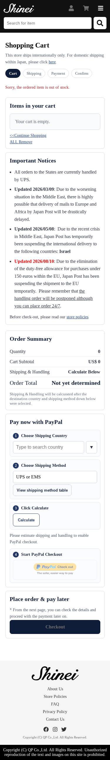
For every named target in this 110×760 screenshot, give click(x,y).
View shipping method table (42, 490)
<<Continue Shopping (28, 135)
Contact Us (55, 719)
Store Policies (55, 696)
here (52, 62)
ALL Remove (21, 142)
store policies (77, 317)
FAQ (55, 704)
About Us (55, 689)
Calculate (26, 520)
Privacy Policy (55, 712)
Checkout (55, 626)
